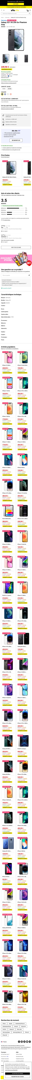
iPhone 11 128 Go (6, 442)
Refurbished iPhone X (20, 1023)
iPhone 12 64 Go (6, 416)
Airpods (10, 1023)
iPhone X (27, 1032)
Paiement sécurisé (20, 1058)
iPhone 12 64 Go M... (22, 902)
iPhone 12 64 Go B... (7, 800)
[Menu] (4, 10)
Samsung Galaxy (6, 1032)
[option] (16, 40)
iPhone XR (23, 1026)
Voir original (4, 231)
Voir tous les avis (16, 247)
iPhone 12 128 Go (22, 595)
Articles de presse (5, 1058)
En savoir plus (16, 140)
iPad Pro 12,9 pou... (22, 748)
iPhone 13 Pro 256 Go (22, 800)
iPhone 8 (16, 1026)
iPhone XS (5, 1035)
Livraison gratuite (19, 1061)
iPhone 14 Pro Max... (7, 493)
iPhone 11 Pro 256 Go (7, 825)
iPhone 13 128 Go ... (6, 467)
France (5, 1041)
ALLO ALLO (4, 1056)
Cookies (2, 1072)
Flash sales (19, 1029)
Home (2, 17)
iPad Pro (4, 1029)
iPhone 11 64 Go (6, 390)
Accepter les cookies (17, 1073)
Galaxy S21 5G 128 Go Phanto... (9, 177)
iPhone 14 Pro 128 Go (22, 723)
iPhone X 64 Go (21, 467)
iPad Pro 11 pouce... (7, 595)
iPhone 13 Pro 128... (22, 416)
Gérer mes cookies (5, 1061)
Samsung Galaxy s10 (17, 1032)
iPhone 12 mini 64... (22, 544)
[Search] (29, 13)
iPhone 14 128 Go (22, 442)
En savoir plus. (6, 220)
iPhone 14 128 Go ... (22, 569)
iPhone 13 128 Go (6, 365)
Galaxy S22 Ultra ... (6, 748)
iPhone (4, 1023)
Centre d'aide (19, 1054)
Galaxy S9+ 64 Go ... (22, 646)
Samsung (7, 17)
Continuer (15, 4)
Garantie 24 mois (19, 1056)
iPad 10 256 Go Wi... (6, 518)
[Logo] (15, 10)
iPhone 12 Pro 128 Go (22, 518)
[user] (30, 10)
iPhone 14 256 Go (22, 927)
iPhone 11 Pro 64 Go (22, 493)
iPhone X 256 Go (21, 851)
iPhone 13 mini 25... (22, 978)
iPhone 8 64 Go (5, 876)
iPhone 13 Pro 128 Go (22, 390)
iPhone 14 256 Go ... (22, 672)
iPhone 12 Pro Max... (22, 621)
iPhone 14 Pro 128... (22, 876)
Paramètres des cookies (17, 1076)
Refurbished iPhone (7, 1026)
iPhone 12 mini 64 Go (22, 365)
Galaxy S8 (12, 1029)
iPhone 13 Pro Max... (22, 825)
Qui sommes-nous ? (5, 1054)
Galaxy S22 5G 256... (7, 927)
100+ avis (12, 26)
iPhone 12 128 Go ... (6, 621)
